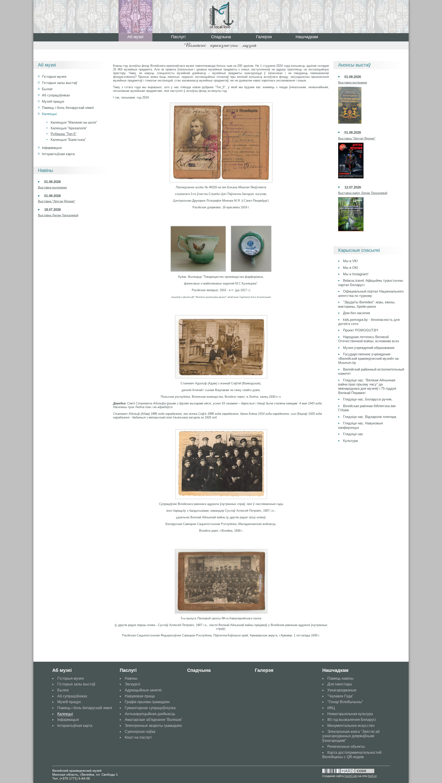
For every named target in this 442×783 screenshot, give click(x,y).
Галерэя (264, 37)
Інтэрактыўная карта (58, 154)
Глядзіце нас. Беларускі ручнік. (368, 399)
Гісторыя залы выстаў (59, 83)
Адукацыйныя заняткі (143, 690)
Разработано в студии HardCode (348, 771)
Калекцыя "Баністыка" (68, 140)
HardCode (351, 776)
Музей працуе (53, 101)
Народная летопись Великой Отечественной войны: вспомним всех (368, 339)
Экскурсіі (132, 684)
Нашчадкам (307, 37)
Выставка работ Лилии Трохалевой (362, 193)
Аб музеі (135, 37)
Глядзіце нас (353, 434)
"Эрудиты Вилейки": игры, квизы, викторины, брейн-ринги (366, 304)
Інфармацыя (52, 148)
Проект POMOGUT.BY (360, 330)
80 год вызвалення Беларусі (351, 720)
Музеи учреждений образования (368, 348)
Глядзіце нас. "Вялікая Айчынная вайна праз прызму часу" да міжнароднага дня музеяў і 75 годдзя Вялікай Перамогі (367, 386)
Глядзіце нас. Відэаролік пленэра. (370, 417)
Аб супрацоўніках (56, 95)
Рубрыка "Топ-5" (63, 134)
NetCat (372, 776)
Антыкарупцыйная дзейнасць (150, 714)
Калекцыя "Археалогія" (69, 128)
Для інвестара (339, 684)
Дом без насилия (356, 313)
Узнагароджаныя (341, 690)
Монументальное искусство (351, 726)
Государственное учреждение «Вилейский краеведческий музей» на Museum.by (368, 358)
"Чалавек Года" (340, 696)
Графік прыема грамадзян (147, 702)
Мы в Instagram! (355, 274)
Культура (350, 441)
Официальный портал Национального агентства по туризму (371, 293)
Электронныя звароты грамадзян (153, 726)
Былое (47, 89)
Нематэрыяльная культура (350, 714)
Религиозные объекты (346, 746)
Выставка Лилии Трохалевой (58, 215)
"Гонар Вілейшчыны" (345, 702)
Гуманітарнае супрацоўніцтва (150, 708)
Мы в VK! (350, 261)
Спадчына (221, 37)
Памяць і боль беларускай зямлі (68, 108)
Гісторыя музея (54, 76)
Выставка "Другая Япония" (56, 201)
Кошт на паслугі (138, 737)
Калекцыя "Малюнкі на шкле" (74, 122)
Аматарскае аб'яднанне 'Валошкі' (153, 720)
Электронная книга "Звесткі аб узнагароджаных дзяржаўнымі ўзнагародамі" (351, 736)
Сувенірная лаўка (140, 732)
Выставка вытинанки (52, 187)
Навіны (131, 678)
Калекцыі (49, 114)
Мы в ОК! (350, 268)
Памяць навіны (340, 678)
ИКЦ (331, 708)
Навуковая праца (140, 696)
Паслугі (178, 37)
